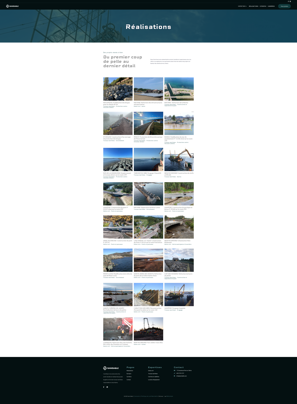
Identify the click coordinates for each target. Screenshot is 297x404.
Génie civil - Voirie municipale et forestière (178, 244)
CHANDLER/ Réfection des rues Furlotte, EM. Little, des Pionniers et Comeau (117, 343)
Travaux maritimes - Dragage (143, 175)
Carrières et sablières (153, 376)
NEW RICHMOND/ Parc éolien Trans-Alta (148, 342)
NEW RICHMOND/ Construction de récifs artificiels (179, 174)
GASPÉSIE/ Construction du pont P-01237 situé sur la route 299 (115, 208)
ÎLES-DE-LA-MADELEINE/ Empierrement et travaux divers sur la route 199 (117, 174)
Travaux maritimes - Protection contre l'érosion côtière (115, 107)
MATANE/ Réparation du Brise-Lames (147, 207)
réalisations (253, 6)
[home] (12, 6)
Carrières (271, 6)
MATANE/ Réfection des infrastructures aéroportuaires (148, 103)
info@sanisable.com (181, 376)
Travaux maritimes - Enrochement (113, 140)
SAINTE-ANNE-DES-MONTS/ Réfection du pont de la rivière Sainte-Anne (147, 275)
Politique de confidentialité (149, 396)
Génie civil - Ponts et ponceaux (113, 211)
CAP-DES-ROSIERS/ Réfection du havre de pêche (178, 275)
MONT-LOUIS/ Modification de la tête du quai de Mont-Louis (117, 275)
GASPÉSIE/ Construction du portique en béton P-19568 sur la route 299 (178, 208)
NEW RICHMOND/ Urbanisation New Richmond (177, 241)
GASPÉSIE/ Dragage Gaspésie (174, 308)
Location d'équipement (154, 379)
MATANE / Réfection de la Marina (176, 103)
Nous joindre (284, 6)
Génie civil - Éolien (140, 344)
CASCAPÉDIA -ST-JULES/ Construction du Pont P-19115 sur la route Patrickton (148, 241)
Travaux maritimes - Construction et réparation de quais (175, 105)
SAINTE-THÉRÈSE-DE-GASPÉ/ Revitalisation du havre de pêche (114, 309)
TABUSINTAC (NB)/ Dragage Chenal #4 (147, 173)
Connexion (137, 396)
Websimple (169, 396)
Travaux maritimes (153, 373)
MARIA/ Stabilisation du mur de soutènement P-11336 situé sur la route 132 (178, 138)
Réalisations (130, 370)
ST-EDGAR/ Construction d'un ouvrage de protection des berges (117, 138)
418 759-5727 (180, 373)
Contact (129, 379)
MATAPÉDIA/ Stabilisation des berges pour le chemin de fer (116, 103)
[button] (242, 6)
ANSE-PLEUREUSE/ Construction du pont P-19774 (117, 241)
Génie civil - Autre (139, 106)
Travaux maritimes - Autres (172, 176)
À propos (263, 6)
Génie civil (150, 370)
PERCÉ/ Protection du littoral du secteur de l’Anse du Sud (148, 138)
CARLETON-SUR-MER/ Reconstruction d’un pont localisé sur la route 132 (147, 309)
